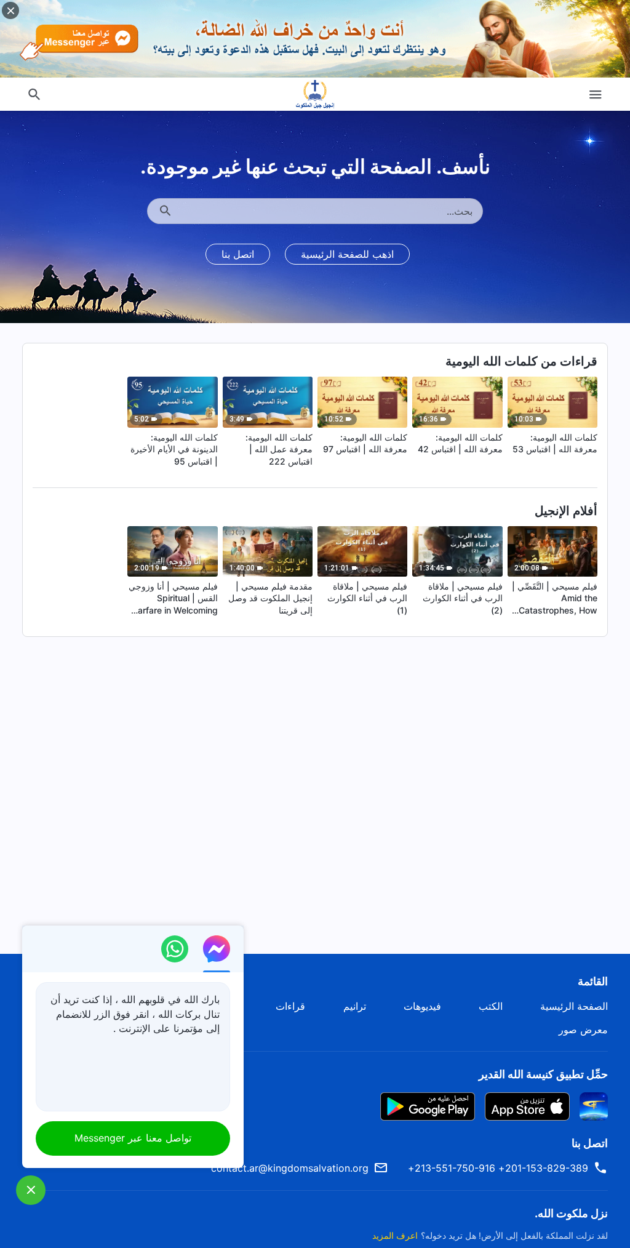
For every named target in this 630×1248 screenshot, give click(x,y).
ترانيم (354, 1006)
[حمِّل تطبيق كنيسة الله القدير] (594, 1105)
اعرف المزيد (395, 1235)
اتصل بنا (237, 254)
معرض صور (583, 1029)
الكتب (491, 1006)
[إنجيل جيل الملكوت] (315, 94)
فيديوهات (422, 1006)
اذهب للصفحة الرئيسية (347, 254)
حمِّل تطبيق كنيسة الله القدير (543, 1074)
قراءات (290, 1006)
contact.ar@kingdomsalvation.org (290, 1168)
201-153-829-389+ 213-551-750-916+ (498, 1168)
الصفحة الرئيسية (574, 1006)
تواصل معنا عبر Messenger (132, 1138)
